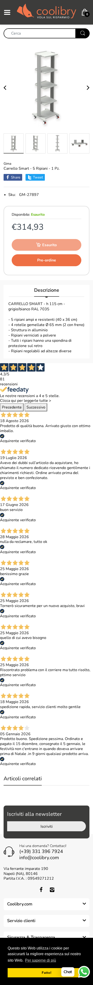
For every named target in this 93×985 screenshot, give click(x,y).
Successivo (35, 407)
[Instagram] (52, 889)
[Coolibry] (46, 12)
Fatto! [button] (47, 973)
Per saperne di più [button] (40, 960)
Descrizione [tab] (46, 290)
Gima (7, 163)
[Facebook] (41, 889)
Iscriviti (47, 826)
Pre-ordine (46, 260)
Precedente (12, 407)
